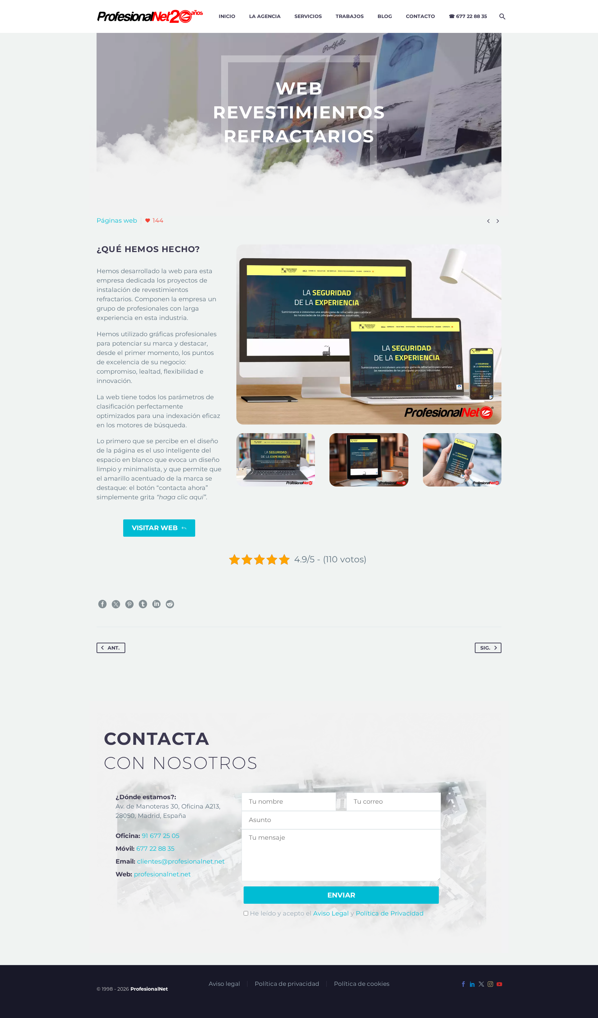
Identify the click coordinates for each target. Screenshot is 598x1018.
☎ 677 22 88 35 (468, 16)
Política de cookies (361, 984)
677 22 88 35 (155, 848)
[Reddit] (170, 604)
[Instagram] (490, 984)
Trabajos (350, 16)
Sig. (485, 648)
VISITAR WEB (159, 528)
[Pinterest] (129, 604)
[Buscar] (501, 16)
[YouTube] (499, 984)
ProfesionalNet (149, 989)
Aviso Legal (331, 913)
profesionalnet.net (162, 874)
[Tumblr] (143, 604)
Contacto (420, 16)
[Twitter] (116, 604)
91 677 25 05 (160, 836)
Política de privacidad (287, 984)
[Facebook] (102, 604)
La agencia (265, 16)
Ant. (114, 648)
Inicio (227, 16)
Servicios (308, 16)
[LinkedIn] (156, 604)
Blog (385, 16)
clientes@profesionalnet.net (181, 861)
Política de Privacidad (390, 913)
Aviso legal (224, 984)
